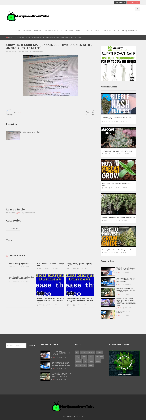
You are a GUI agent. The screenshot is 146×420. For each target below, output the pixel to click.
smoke (78, 365)
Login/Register (133, 2)
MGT (19, 113)
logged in (18, 213)
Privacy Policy (109, 31)
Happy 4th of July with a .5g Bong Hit (79, 264)
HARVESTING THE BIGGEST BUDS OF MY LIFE (117, 151)
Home (18, 31)
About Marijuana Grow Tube (129, 31)
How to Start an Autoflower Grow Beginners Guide (117, 184)
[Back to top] (138, 415)
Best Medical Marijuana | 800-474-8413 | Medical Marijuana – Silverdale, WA (50, 300)
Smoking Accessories (92, 31)
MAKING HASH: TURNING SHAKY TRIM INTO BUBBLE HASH (116, 118)
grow (91, 357)
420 (77, 352)
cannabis (90, 352)
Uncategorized (19, 37)
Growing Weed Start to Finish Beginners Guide (118, 250)
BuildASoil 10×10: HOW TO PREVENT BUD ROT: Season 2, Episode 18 (125, 290)
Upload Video (120, 2)
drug (77, 357)
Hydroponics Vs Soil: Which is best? (125, 312)
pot (85, 361)
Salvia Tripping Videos (53, 31)
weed (91, 365)
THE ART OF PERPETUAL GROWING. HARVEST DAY (119, 217)
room (91, 361)
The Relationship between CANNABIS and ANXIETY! (125, 269)
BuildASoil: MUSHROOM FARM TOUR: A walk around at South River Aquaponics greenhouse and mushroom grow (126, 302)
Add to (88, 114)
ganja (84, 357)
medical (78, 361)
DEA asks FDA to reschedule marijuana (50, 264)
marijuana (99, 357)
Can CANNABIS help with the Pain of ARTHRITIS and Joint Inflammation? (126, 279)
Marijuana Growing (73, 31)
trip (84, 365)
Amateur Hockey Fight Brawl (18, 264)
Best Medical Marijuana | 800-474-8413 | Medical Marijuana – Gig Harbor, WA (80, 300)
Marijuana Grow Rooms (32, 31)
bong (83, 352)
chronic (99, 352)
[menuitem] (18, 30)
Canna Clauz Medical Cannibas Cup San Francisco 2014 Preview (21, 278)
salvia (98, 361)
